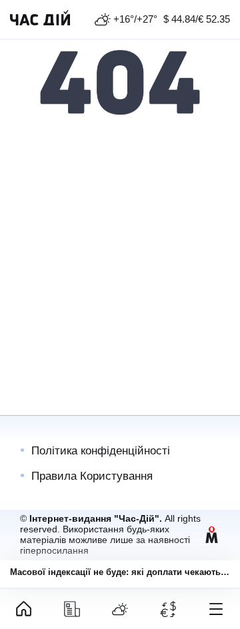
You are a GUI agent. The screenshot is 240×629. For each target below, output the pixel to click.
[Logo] (40, 19)
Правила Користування (92, 476)
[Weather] (120, 609)
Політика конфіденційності (100, 450)
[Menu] (216, 609)
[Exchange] (168, 609)
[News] (72, 609)
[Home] (24, 609)
